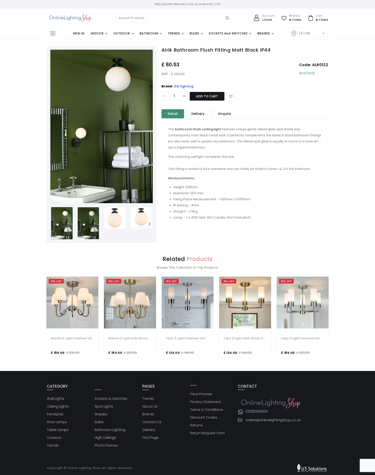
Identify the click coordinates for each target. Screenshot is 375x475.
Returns (196, 425)
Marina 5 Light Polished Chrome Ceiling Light (72, 338)
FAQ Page (150, 438)
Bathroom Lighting (110, 430)
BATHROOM (149, 33)
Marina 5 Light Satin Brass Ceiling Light (129, 338)
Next (149, 223)
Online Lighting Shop (84, 468)
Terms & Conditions (206, 410)
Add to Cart (207, 96)
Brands (148, 414)
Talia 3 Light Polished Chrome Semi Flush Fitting (187, 338)
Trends (52, 445)
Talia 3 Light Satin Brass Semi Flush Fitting (245, 338)
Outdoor (54, 438)
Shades (101, 414)
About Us (150, 406)
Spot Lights (104, 406)
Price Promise (201, 394)
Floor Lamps (57, 422)
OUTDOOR (121, 33)
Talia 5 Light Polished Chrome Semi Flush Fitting (302, 338)
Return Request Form (207, 433)
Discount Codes (203, 417)
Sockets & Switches (111, 399)
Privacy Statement (205, 402)
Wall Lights (55, 399)
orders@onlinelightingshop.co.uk (273, 420)
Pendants (55, 414)
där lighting (183, 86)
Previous (53, 223)
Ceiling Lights (58, 406)
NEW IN (78, 33)
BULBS (194, 33)
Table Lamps (57, 430)
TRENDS (174, 33)
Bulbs (99, 422)
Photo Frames (106, 445)
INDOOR (97, 33)
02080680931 (256, 411)
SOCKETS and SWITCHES (228, 33)
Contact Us (151, 422)
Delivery (148, 430)
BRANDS (263, 33)
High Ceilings (105, 438)
